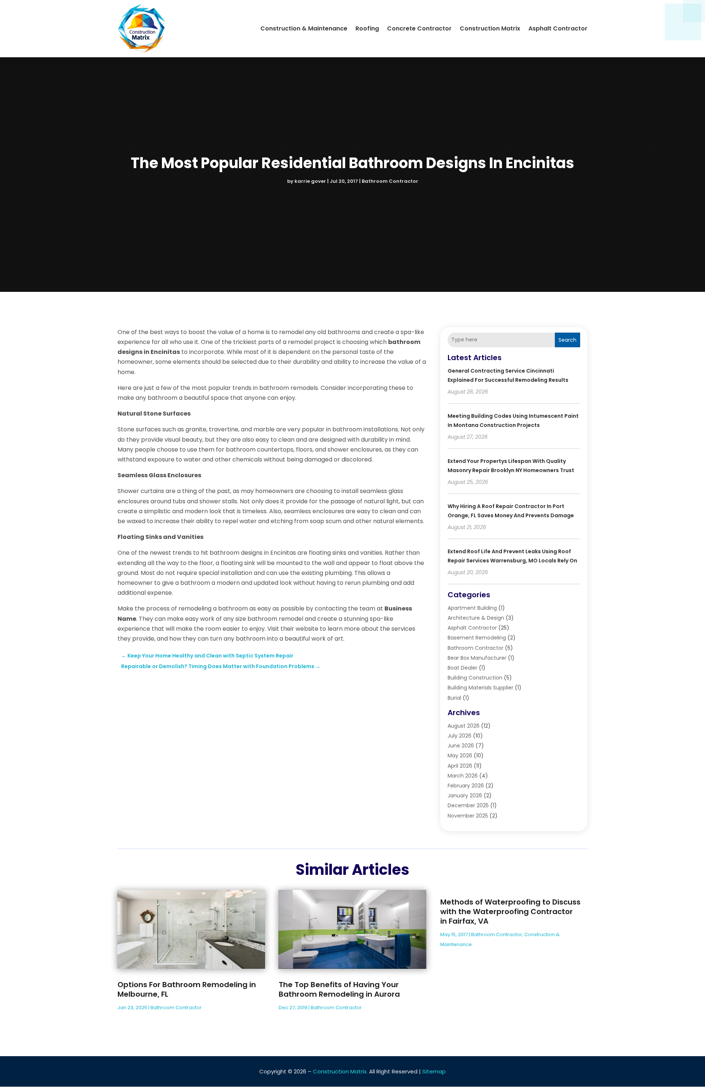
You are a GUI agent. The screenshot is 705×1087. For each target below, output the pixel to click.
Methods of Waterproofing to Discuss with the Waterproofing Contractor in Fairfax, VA (510, 911)
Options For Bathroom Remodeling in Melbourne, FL (187, 989)
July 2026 (459, 735)
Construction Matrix (490, 28)
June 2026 (461, 745)
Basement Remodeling (477, 637)
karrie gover (310, 181)
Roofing (367, 28)
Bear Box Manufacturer (477, 658)
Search (567, 340)
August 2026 (464, 725)
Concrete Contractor (419, 28)
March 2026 (463, 775)
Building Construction (475, 677)
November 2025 (468, 815)
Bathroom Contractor (390, 181)
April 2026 (460, 765)
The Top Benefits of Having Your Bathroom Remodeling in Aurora (339, 989)
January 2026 (465, 795)
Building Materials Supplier (480, 687)
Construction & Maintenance (303, 28)
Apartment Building (472, 608)
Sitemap (434, 1071)
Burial (454, 698)
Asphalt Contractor (558, 28)
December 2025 (468, 805)
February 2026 (466, 785)
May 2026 (460, 755)
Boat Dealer (462, 667)
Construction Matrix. (340, 1071)
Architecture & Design (476, 618)
